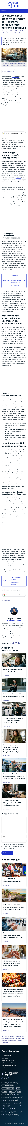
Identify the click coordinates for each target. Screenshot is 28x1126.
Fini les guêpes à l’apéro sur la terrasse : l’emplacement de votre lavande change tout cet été (13, 907)
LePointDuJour (8, 1085)
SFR (19, 1088)
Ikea (19, 1091)
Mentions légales (6, 1065)
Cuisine (7, 1115)
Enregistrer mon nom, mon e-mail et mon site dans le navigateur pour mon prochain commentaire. (14, 846)
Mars (5, 1091)
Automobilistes (17, 1097)
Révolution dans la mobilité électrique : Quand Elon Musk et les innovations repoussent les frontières (12, 142)
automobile (15, 76)
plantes (14, 1100)
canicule (6, 1097)
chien (23, 1106)
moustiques (7, 1103)
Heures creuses (18, 1109)
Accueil (12, 1036)
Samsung (18, 1112)
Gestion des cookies (7, 1068)
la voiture (18, 178)
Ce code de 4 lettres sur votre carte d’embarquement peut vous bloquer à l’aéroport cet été (13, 935)
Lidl (5, 1083)
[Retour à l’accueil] (14, 4)
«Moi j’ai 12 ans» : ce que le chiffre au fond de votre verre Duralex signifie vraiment (12, 963)
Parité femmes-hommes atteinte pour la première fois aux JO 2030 (13, 695)
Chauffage (8, 1112)
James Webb (13, 1083)
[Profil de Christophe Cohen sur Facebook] (13, 643)
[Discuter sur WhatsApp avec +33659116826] (19, 643)
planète (16, 1115)
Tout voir (5, 1078)
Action (6, 1100)
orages (17, 1094)
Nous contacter (6, 1055)
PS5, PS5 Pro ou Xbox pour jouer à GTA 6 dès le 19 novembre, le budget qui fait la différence (13, 721)
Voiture (17, 1103)
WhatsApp (14, 1106)
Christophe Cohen (14, 621)
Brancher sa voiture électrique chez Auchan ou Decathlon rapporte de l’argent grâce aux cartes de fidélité (14, 776)
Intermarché (7, 1094)
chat (5, 1106)
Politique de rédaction (7, 1060)
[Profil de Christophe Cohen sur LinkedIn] (16, 643)
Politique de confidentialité (9, 1063)
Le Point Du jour (9, 1088)
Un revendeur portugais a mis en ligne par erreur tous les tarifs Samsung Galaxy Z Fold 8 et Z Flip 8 (11, 748)
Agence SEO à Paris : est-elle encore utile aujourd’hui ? (12, 880)
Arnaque (7, 1109)
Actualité (18, 1036)
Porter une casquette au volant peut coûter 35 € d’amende (12, 671)
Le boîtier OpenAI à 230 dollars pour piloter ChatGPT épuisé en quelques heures (12, 803)
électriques (7, 600)
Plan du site (5, 1058)
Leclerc (12, 1091)
